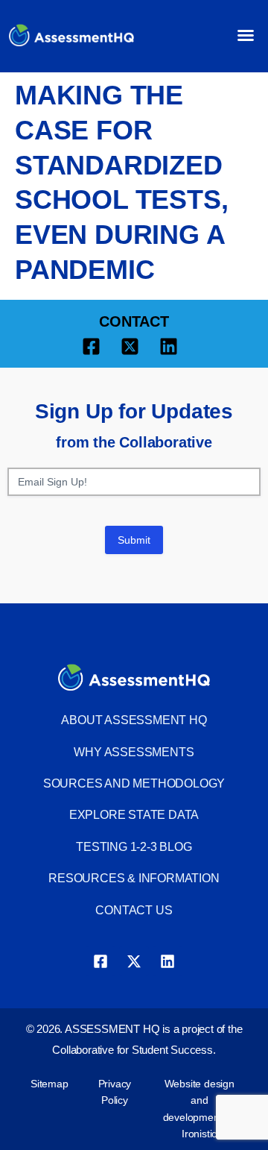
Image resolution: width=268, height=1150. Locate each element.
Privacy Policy (115, 1092)
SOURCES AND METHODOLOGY (134, 783)
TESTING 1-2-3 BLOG (133, 846)
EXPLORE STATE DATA (134, 814)
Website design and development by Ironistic (199, 1109)
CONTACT (134, 321)
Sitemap (49, 1084)
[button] (245, 35)
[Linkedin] (167, 961)
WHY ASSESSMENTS (134, 752)
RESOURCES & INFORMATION (133, 878)
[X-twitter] (134, 961)
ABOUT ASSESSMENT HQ (133, 720)
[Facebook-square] (100, 961)
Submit (134, 540)
